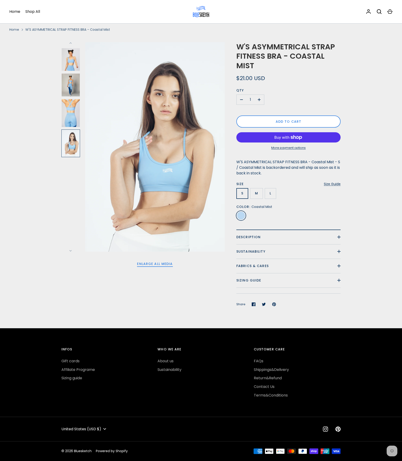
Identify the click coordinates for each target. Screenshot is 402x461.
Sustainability (250, 251)
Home (14, 11)
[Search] (379, 12)
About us (165, 361)
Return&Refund (268, 378)
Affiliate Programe (78, 369)
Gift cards (70, 361)
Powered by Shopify (112, 451)
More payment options (288, 148)
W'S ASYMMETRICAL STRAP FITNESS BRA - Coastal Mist (67, 29)
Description (248, 237)
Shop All (32, 11)
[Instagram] (325, 429)
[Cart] (390, 12)
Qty (240, 90)
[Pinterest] (338, 429)
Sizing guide (248, 280)
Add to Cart (288, 121)
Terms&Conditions (271, 395)
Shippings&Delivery (271, 369)
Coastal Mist (241, 215)
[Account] (368, 12)
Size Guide (332, 184)
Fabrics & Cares (252, 266)
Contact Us (264, 386)
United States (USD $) (81, 429)
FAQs (258, 361)
